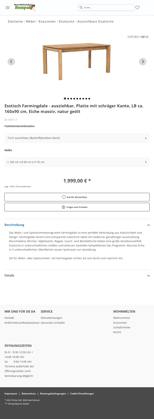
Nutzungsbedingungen (53, 393)
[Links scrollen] (11, 61)
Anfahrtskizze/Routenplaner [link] (22, 322)
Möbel (31, 21)
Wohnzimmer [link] (121, 318)
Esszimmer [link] (120, 322)
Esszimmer (47, 21)
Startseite (15, 21)
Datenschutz (29, 393)
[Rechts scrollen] (142, 61)
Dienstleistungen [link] (51, 318)
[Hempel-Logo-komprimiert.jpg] (25, 7)
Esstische (67, 21)
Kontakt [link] (9, 318)
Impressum (11, 393)
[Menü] (8, 8)
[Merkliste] (137, 8)
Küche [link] (117, 332)
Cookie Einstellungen (82, 393)
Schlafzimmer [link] (122, 327)
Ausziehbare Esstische (95, 21)
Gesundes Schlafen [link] (53, 322)
